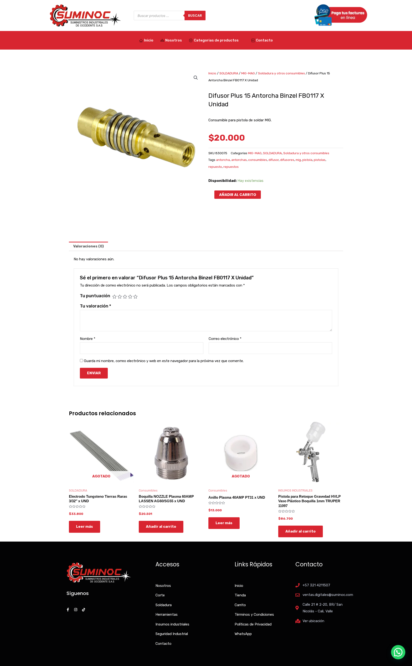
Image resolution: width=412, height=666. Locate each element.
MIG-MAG (248, 73)
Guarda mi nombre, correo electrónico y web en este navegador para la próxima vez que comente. (164, 361)
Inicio (148, 40)
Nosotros (173, 40)
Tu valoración (95, 306)
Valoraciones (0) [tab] (88, 246)
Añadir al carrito (237, 194)
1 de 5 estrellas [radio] (114, 296)
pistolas (319, 160)
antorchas (239, 160)
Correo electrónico (225, 339)
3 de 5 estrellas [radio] (125, 296)
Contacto (264, 40)
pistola (307, 160)
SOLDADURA (228, 73)
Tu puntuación (95, 295)
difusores (287, 160)
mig (298, 160)
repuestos (231, 167)
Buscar (195, 15)
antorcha (223, 160)
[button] (195, 77)
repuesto (215, 167)
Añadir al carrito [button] (161, 526)
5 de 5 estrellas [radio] (135, 296)
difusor (273, 160)
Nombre (87, 339)
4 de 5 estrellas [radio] (130, 296)
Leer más (84, 526)
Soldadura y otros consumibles (281, 73)
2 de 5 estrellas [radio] (120, 296)
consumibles (257, 160)
